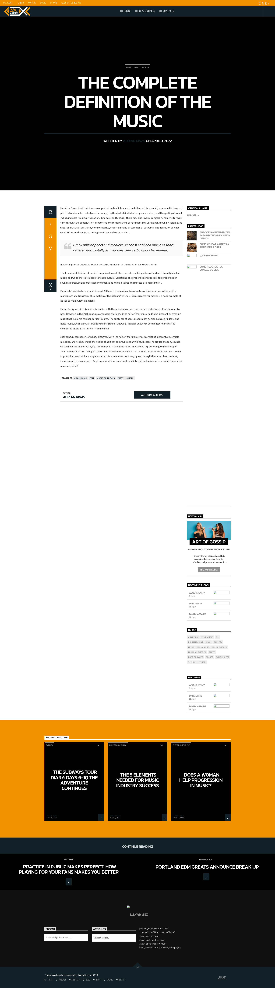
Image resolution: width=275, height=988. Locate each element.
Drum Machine (195, 642)
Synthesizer (222, 657)
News (136, 67)
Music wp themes (106, 378)
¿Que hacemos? (209, 255)
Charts (122, 980)
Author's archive (152, 395)
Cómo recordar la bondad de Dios (211, 268)
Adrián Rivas (134, 140)
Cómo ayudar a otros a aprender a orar (214, 246)
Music (129, 67)
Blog (44, 3)
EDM (92, 378)
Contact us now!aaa (72, 3)
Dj (217, 637)
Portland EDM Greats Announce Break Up (206, 867)
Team (21, 3)
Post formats (195, 657)
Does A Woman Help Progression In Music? (201, 780)
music (191, 647)
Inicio (127, 11)
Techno (192, 662)
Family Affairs (197, 614)
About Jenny (197, 593)
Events (49, 745)
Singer (130, 378)
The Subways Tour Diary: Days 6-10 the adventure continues (74, 780)
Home (49, 980)
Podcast (62, 980)
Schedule (9, 3)
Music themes (219, 647)
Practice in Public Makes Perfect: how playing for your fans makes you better (69, 869)
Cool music (80, 378)
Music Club (203, 647)
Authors (193, 637)
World (145, 67)
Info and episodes (209, 569)
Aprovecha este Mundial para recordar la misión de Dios (215, 235)
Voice (202, 662)
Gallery (218, 642)
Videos (33, 3)
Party (120, 378)
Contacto (168, 11)
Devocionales (146, 11)
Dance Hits (195, 603)
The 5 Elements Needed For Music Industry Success (137, 780)
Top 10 (54, 3)
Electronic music (118, 745)
